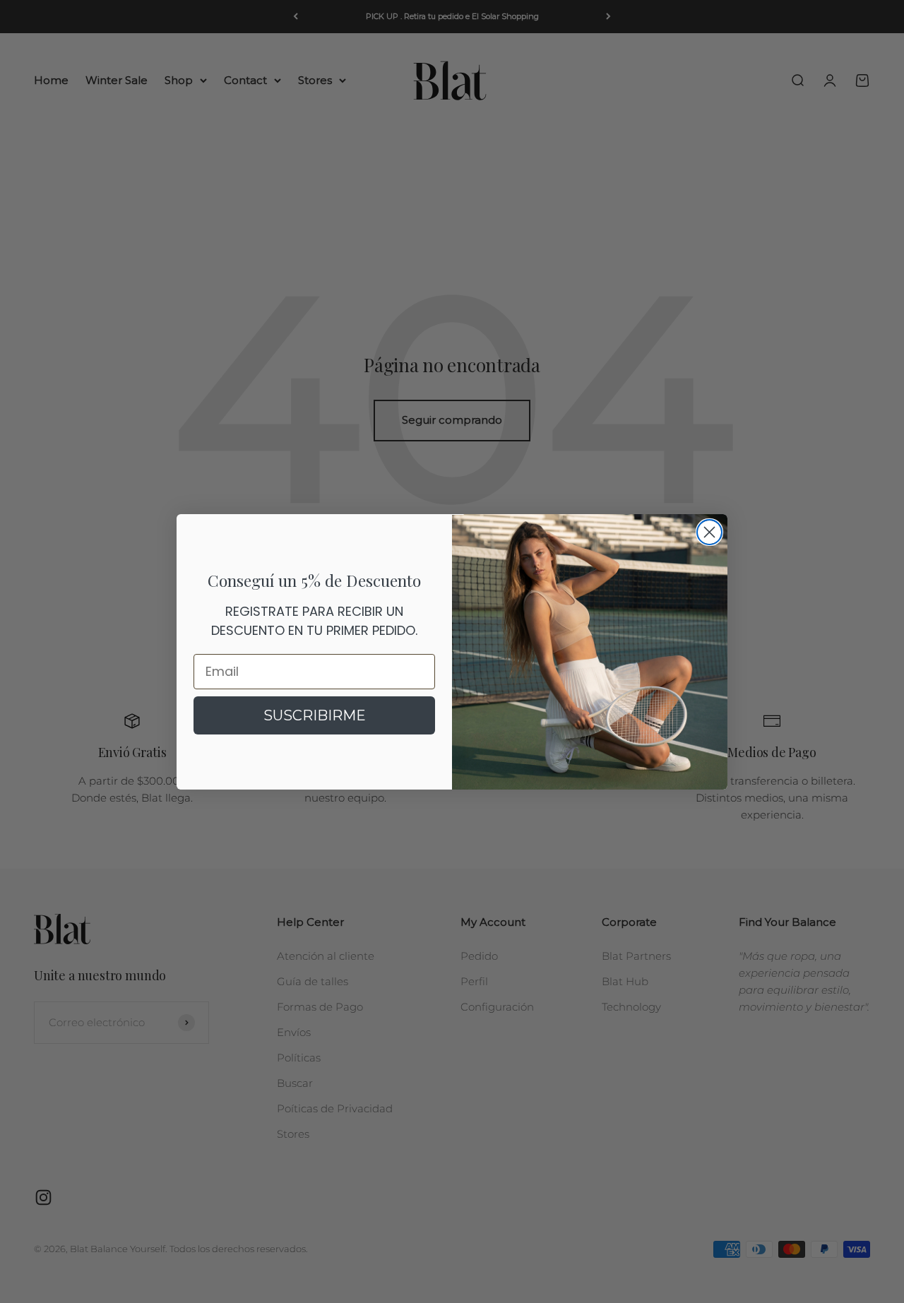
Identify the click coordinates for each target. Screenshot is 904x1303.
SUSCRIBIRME (314, 715)
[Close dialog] (709, 532)
